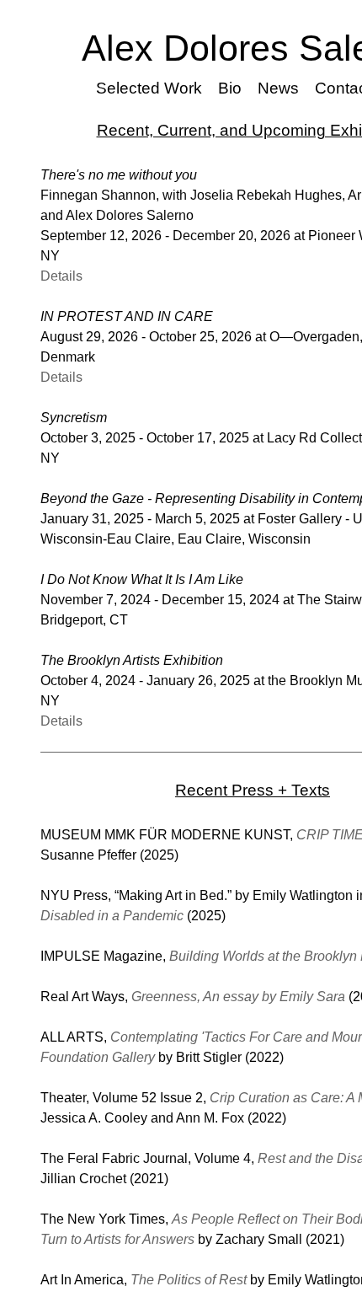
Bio (231, 88)
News (278, 88)
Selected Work (152, 88)
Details (61, 276)
